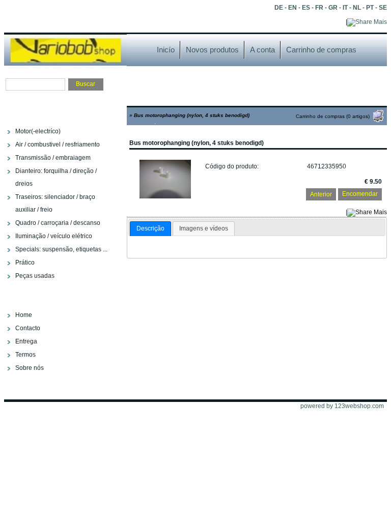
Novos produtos (212, 49)
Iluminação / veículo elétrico (53, 236)
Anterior (321, 194)
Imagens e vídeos (203, 228)
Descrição (150, 228)
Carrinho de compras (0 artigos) (333, 116)
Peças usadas (34, 275)
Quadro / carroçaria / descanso (57, 222)
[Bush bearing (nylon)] (165, 196)
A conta (262, 49)
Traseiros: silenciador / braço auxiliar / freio (55, 203)
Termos (25, 354)
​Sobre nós (29, 367)
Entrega (26, 341)
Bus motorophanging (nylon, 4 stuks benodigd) (191, 115)
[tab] (150, 229)
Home (23, 315)
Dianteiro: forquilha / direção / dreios (56, 177)
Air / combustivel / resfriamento (57, 144)
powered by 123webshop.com (342, 406)
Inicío (166, 49)
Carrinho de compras (321, 49)
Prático (25, 262)
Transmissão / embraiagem (53, 157)
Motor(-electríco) (38, 131)
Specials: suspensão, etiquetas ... (61, 249)
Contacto (27, 328)
